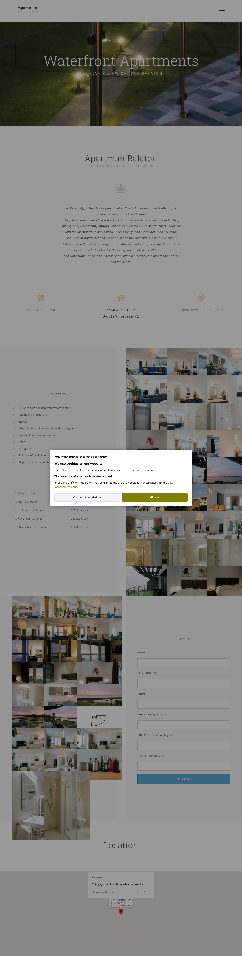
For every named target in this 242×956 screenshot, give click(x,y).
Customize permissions (87, 497)
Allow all (155, 497)
